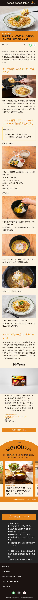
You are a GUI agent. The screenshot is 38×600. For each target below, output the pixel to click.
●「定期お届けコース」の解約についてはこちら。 (21, 544)
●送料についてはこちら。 (17, 531)
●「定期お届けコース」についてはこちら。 (21, 538)
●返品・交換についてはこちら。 (20, 534)
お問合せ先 (6, 586)
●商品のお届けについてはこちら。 (20, 529)
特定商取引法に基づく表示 (11, 576)
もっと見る (31, 499)
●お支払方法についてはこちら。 (20, 526)
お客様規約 (6, 571)
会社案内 (5, 566)
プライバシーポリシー (10, 581)
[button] (4, 475)
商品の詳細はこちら (19, 430)
